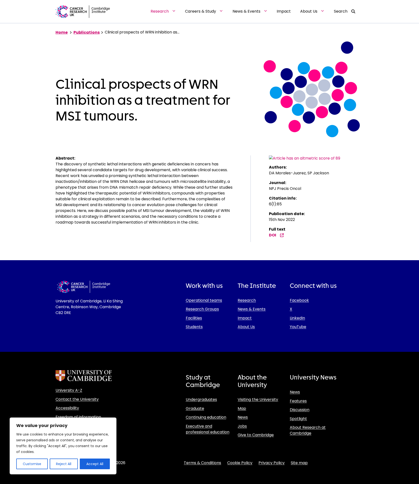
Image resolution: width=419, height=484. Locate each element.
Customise (32, 463)
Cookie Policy (239, 463)
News (243, 417)
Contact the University (77, 399)
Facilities (194, 318)
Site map (299, 463)
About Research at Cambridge (308, 430)
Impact (245, 318)
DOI (272, 235)
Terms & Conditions (202, 463)
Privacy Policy (271, 463)
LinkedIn (297, 318)
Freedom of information (78, 417)
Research (247, 300)
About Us (246, 327)
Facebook (299, 300)
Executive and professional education (207, 429)
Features (298, 401)
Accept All (94, 463)
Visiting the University (258, 399)
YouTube (298, 327)
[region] (63, 446)
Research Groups (202, 309)
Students (194, 327)
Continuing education (206, 417)
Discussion (299, 409)
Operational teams (204, 300)
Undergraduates (201, 399)
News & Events (252, 309)
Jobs (242, 426)
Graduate (195, 408)
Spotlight (298, 418)
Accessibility (67, 408)
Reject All (63, 463)
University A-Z (69, 390)
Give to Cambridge (256, 435)
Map (242, 408)
